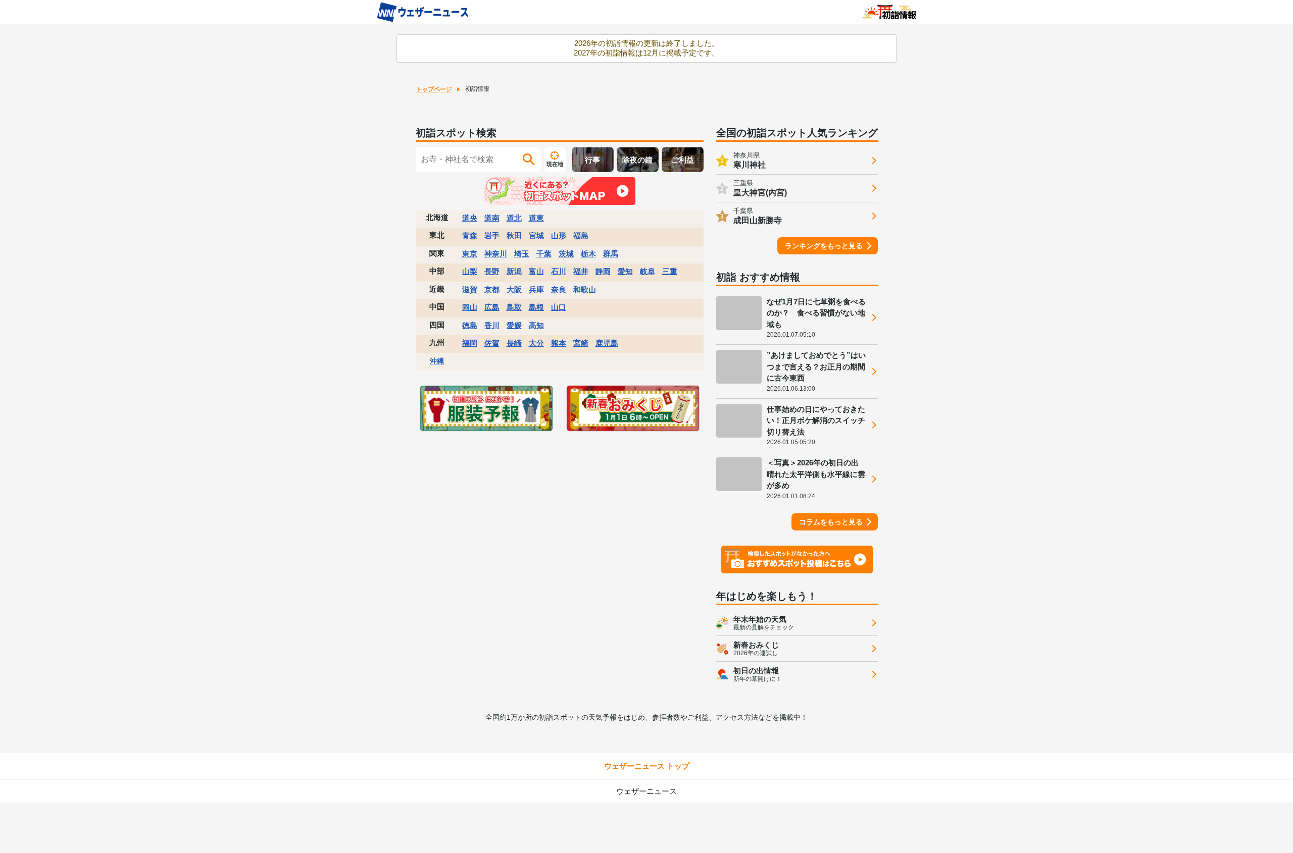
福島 (580, 235)
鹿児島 (606, 343)
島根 (536, 307)
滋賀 (469, 289)
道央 (469, 218)
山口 (558, 307)
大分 (536, 343)
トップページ (434, 89)
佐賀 (492, 343)
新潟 (514, 271)
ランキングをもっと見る (824, 246)
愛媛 (514, 325)
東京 (469, 253)
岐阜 (647, 271)
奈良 (558, 289)
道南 (492, 218)
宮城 (536, 235)
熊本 (558, 343)
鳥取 (514, 307)
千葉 (544, 253)
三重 (669, 271)
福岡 (469, 343)
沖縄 (437, 361)
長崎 (514, 343)
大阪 (514, 289)
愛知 (625, 271)
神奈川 (495, 253)
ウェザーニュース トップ (646, 766)
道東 (536, 218)
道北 (514, 218)
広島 (492, 307)
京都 (492, 289)
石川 (558, 271)
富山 (536, 271)
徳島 (469, 325)
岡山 (469, 307)
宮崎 (580, 343)
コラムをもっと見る (831, 522)
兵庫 (536, 289)
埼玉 (521, 253)
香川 (492, 325)
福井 (580, 271)
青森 (469, 235)
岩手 (492, 235)
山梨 (469, 271)
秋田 (514, 235)
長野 (492, 271)
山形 (558, 235)
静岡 (603, 271)
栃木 (588, 253)
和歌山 (584, 289)
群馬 (610, 253)
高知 (536, 325)
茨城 (566, 253)
